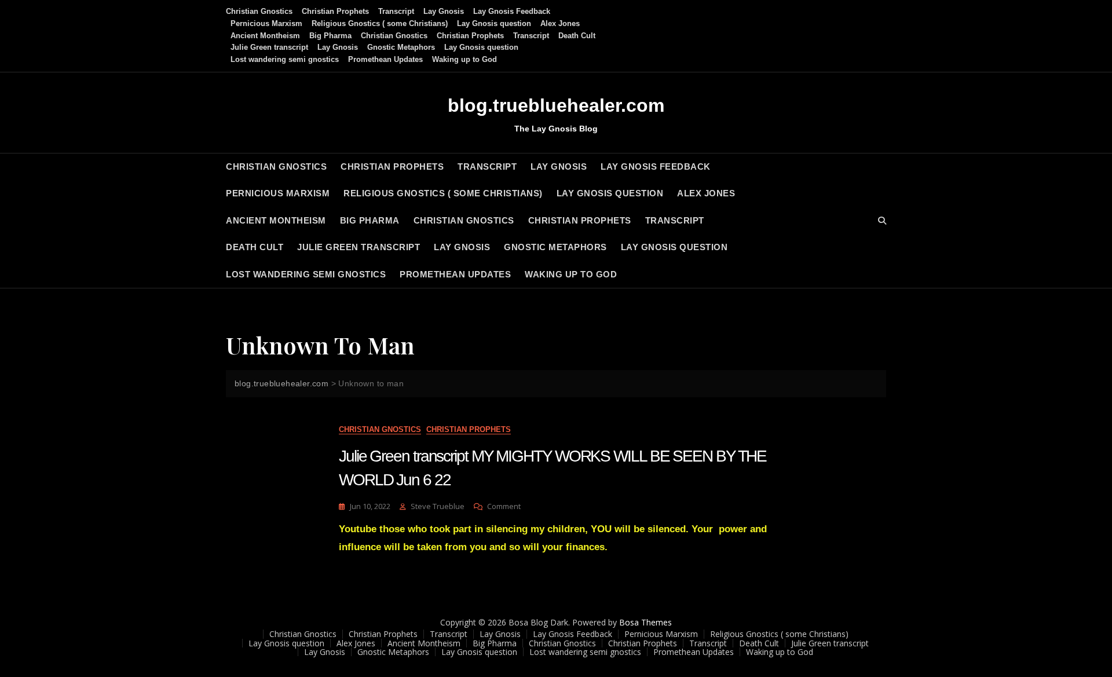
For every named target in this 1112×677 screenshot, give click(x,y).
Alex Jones (560, 23)
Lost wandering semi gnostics (285, 59)
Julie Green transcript (269, 47)
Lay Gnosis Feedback (511, 11)
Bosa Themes (645, 622)
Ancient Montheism (265, 35)
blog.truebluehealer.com (556, 105)
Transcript (396, 11)
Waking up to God (464, 59)
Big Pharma (330, 35)
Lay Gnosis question (494, 23)
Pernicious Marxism (266, 23)
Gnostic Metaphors (401, 47)
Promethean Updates (385, 59)
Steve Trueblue (437, 506)
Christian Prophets (335, 11)
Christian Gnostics (259, 11)
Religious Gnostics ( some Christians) (380, 23)
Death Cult (576, 35)
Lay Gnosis (443, 11)
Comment (504, 506)
